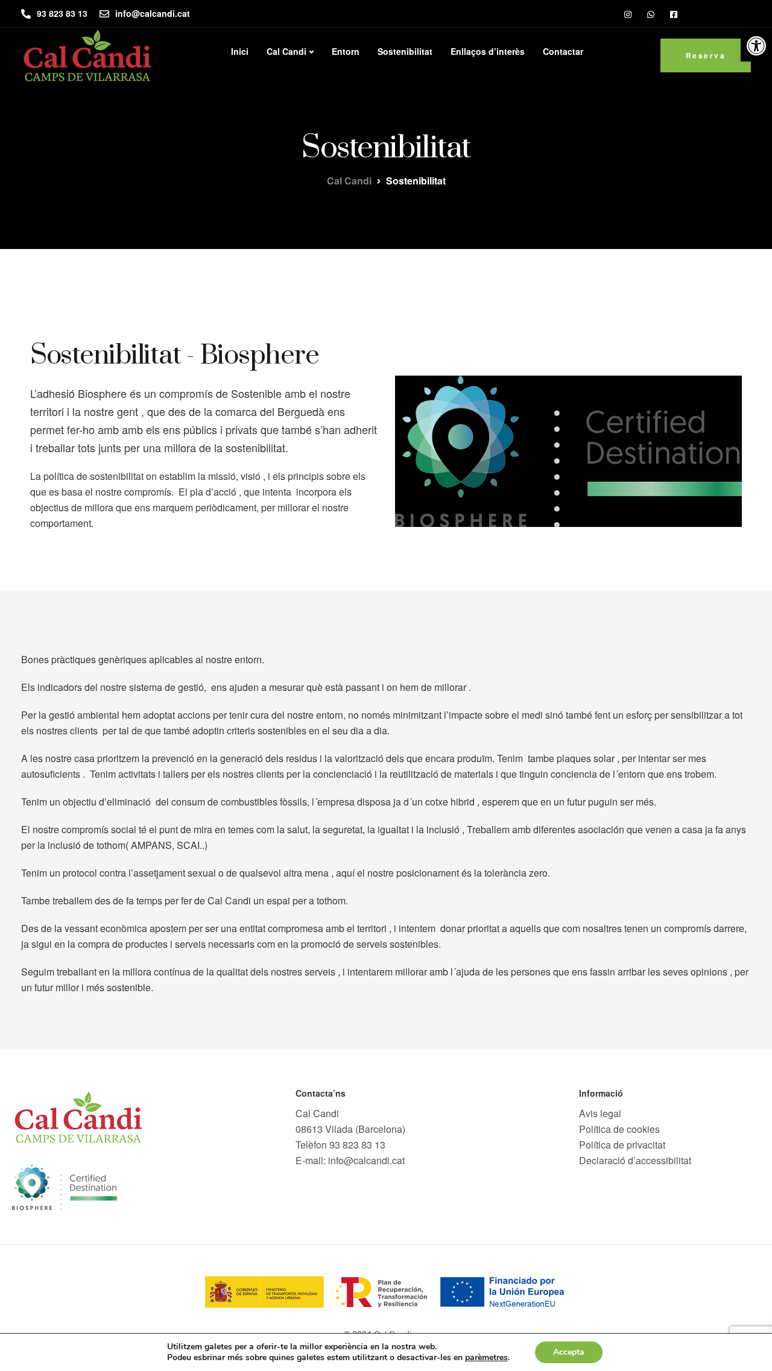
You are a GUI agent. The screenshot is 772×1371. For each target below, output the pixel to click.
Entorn (345, 51)
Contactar (563, 51)
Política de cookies (619, 1129)
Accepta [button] (568, 1352)
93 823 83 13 (357, 1145)
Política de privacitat (622, 1145)
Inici (239, 51)
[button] (756, 45)
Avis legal (600, 1113)
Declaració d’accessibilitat (635, 1160)
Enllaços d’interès (488, 51)
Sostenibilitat (405, 51)
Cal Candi (286, 51)
